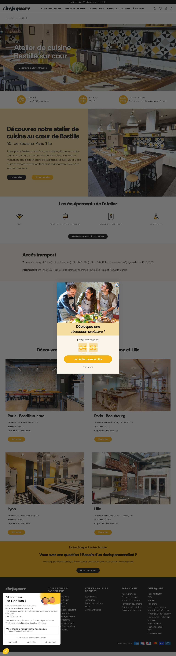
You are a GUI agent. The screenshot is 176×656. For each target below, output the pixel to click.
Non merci (88, 366)
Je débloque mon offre (88, 359)
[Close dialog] (117, 285)
